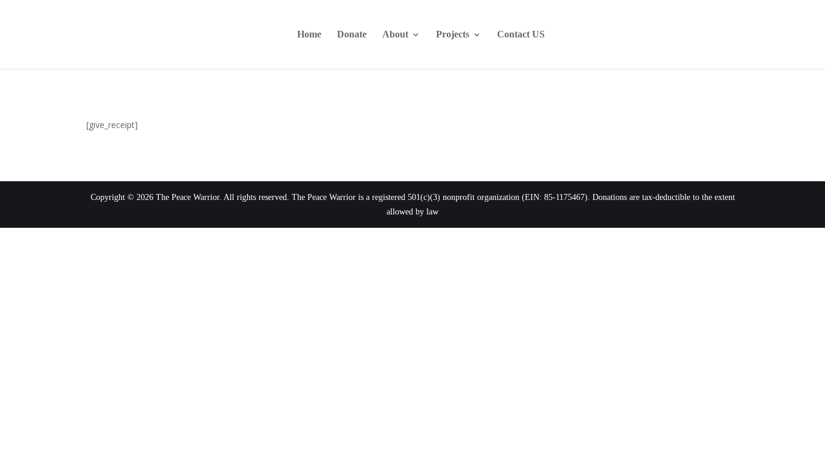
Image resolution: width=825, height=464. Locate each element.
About (395, 34)
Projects (452, 34)
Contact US (521, 34)
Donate (352, 34)
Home (309, 34)
